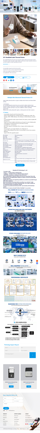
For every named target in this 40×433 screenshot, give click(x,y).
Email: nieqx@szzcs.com (28, 417)
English (2, 3)
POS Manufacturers (11, 410)
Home (5, 11)
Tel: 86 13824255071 (27, 415)
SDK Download (16, 415)
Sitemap (28, 428)
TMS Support (16, 417)
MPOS (4, 419)
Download (25, 77)
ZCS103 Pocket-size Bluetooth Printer (11, 382)
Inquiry (34, 1)
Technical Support (16, 419)
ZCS (6, 410)
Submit (6, 408)
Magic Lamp (24, 428)
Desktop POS (4, 417)
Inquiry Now (9, 77)
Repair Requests (16, 421)
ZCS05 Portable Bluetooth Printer (28, 382)
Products (8, 11)
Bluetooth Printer (13, 11)
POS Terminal (5, 415)
